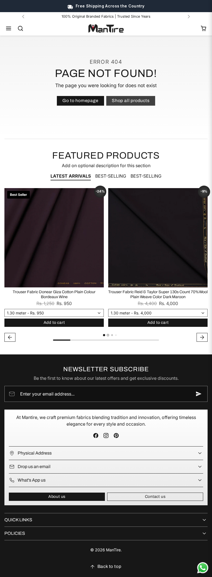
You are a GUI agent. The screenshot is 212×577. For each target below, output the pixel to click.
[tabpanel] (106, 266)
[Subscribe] (198, 394)
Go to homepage (80, 100)
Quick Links (18, 519)
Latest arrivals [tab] (71, 176)
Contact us (155, 496)
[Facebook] (96, 436)
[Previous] (23, 16)
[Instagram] (106, 436)
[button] (9, 28)
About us (56, 496)
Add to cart (54, 322)
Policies (14, 533)
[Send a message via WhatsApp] (202, 567)
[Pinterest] (116, 436)
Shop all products (131, 100)
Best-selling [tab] (110, 176)
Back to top (109, 566)
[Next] (188, 16)
